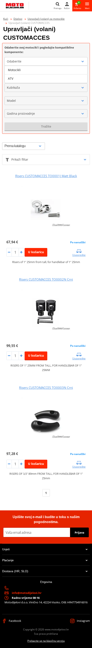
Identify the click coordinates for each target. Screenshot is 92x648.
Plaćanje (8, 560)
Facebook (14, 621)
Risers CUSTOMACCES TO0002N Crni (46, 279)
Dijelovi (17, 19)
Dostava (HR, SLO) (15, 571)
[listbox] (46, 74)
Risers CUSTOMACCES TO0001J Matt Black (46, 176)
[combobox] (46, 61)
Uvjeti (6, 549)
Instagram (83, 621)
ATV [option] (10, 78)
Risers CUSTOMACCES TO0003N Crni (46, 387)
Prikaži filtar (19, 159)
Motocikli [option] (14, 70)
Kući (5, 19)
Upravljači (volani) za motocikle (46, 19)
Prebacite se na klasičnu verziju (46, 641)
